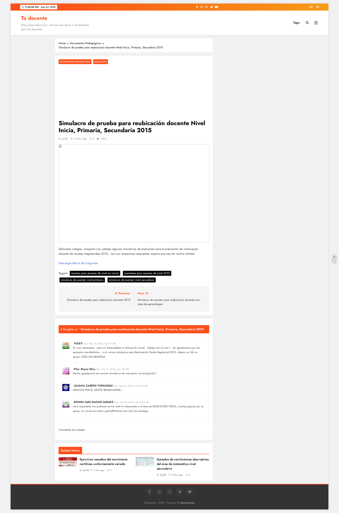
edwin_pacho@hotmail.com (112, 411)
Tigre (296, 23)
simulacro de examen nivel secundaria (131, 280)
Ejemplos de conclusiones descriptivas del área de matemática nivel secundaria (183, 464)
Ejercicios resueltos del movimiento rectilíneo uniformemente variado (104, 461)
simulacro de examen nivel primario (82, 280)
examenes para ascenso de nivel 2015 (147, 273)
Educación (100, 61)
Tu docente (34, 18)
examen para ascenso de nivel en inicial (95, 273)
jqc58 (65, 138)
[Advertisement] (134, 92)
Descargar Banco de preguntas (78, 263)
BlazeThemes (187, 503)
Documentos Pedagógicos (75, 61)
